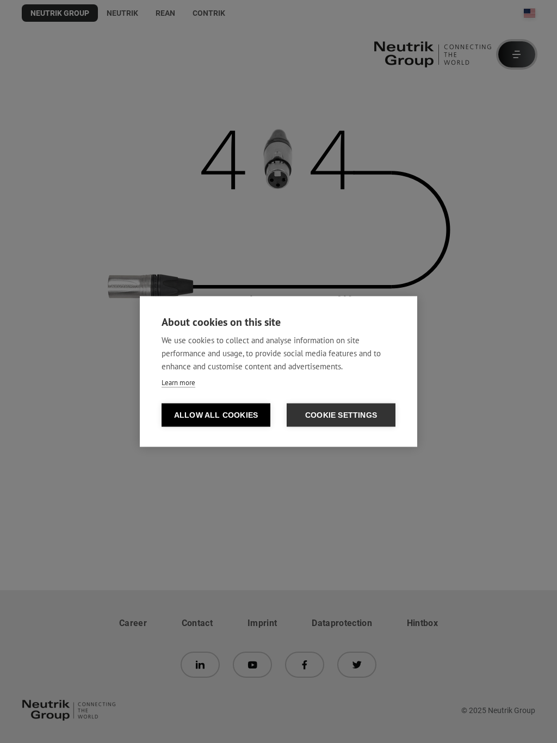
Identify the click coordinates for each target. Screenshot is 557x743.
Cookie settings (341, 415)
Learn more (178, 382)
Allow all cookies (216, 415)
